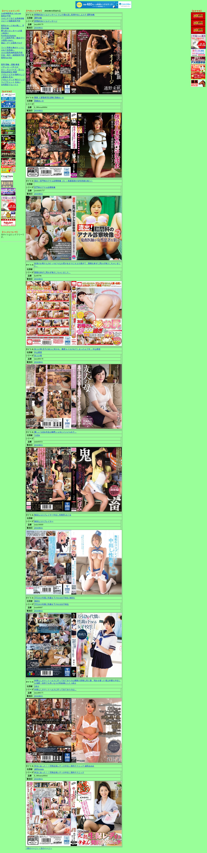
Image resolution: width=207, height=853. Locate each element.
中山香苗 (38, 352)
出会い (18, 82)
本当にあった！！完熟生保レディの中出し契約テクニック (59, 772)
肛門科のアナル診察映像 (44, 187)
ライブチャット (7, 82)
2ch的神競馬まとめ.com (11, 13)
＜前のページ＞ (32, 848)
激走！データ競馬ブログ (11, 43)
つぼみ (37, 435)
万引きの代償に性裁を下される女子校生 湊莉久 (54, 598)
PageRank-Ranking (8, 36)
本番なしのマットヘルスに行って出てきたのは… (55, 690)
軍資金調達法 (7, 72)
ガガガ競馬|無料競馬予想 (12, 53)
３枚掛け (5, 33)
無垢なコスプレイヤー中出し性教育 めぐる (52, 515)
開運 (15, 72)
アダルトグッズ (7, 80)
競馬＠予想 (6, 16)
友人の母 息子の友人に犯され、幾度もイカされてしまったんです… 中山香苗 (67, 349)
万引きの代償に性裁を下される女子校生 (51, 604)
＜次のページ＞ (45, 848)
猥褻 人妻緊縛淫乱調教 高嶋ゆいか (49, 98)
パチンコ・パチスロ (9, 67)
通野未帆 (38, 18)
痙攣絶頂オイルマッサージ (45, 21)
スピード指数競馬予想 (10, 21)
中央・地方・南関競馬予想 (12, 55)
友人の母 (38, 356)
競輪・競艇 (10, 64)
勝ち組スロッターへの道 (11, 31)
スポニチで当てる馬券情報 (12, 18)
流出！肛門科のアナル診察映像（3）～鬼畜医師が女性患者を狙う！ (63, 181)
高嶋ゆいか (39, 101)
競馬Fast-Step (6, 58)
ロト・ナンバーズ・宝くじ (12, 69)
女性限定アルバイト (9, 85)
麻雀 (17, 64)
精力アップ (20, 80)
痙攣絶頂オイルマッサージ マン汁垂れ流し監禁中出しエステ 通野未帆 (64, 15)
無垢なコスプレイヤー (43, 521)
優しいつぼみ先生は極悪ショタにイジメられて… (55, 432)
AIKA (36, 686)
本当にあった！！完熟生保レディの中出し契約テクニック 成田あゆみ (64, 766)
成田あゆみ (39, 769)
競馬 (3, 64)
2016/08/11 (38, 28)
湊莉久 (37, 601)
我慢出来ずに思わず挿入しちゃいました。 (52, 272)
